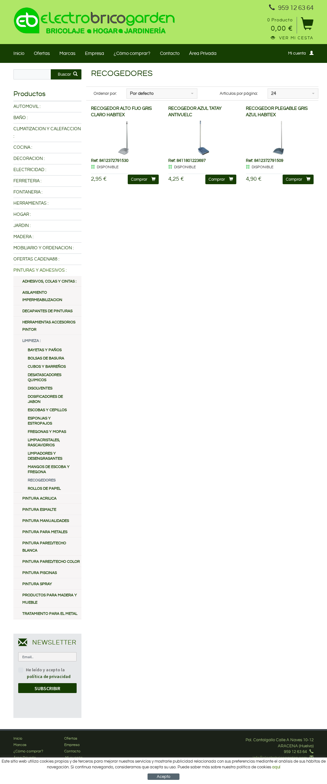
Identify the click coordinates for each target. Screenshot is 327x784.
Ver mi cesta (296, 38)
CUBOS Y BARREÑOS (47, 367)
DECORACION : (29, 158)
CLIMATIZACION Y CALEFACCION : (47, 133)
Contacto (169, 53)
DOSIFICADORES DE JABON (45, 399)
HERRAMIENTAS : (31, 203)
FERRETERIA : (27, 181)
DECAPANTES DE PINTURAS (47, 311)
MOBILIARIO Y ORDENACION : (43, 248)
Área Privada (203, 53)
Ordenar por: (105, 93)
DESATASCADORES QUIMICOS (44, 377)
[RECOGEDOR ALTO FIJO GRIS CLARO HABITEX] (125, 138)
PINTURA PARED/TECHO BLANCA (44, 547)
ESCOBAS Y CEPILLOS (47, 410)
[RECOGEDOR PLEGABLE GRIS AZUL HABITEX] (280, 138)
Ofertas (42, 53)
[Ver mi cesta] (307, 26)
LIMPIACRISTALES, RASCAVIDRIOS (44, 442)
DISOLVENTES (40, 388)
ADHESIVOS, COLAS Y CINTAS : (49, 281)
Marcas (67, 53)
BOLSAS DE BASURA (46, 358)
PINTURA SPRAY (37, 584)
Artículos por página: (239, 93)
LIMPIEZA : (31, 341)
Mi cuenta (297, 53)
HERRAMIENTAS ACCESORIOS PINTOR (48, 326)
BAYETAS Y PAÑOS (45, 350)
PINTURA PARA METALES (44, 532)
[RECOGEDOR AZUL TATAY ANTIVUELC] (202, 138)
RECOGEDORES (42, 480)
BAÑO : (20, 118)
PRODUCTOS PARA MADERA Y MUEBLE (49, 599)
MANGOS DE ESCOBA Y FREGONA (49, 469)
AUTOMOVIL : (27, 106)
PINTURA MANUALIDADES (45, 521)
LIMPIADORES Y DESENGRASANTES (45, 456)
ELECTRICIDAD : (29, 170)
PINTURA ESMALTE (39, 510)
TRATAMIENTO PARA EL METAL (49, 614)
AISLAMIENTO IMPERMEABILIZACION (42, 296)
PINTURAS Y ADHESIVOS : (40, 270)
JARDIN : (22, 225)
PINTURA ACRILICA (39, 498)
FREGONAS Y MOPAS (47, 432)
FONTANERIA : (27, 192)
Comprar (139, 179)
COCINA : (22, 147)
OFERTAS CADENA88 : (36, 259)
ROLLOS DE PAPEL (44, 488)
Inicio (18, 53)
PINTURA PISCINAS (39, 573)
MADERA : (23, 237)
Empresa (94, 53)
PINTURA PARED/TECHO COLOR (51, 562)
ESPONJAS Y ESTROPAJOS (40, 421)
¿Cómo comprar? (132, 53)
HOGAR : (22, 214)
